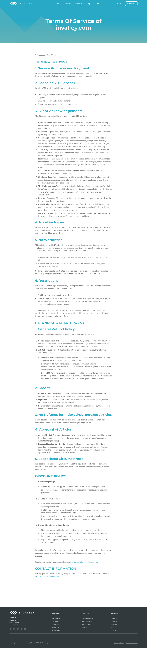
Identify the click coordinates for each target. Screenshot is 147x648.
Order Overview (87, 621)
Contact (114, 630)
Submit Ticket (86, 624)
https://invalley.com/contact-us (48, 576)
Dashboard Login (87, 618)
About (97, 4)
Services (68, 4)
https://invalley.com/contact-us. (85, 562)
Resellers (78, 4)
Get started (131, 4)
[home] (21, 3)
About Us (114, 618)
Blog (88, 4)
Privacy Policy (119, 643)
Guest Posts (56, 621)
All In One (55, 627)
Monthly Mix (56, 618)
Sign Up (84, 627)
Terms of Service (132, 643)
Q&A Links (55, 624)
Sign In (118, 3)
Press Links (56, 630)
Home (58, 4)
